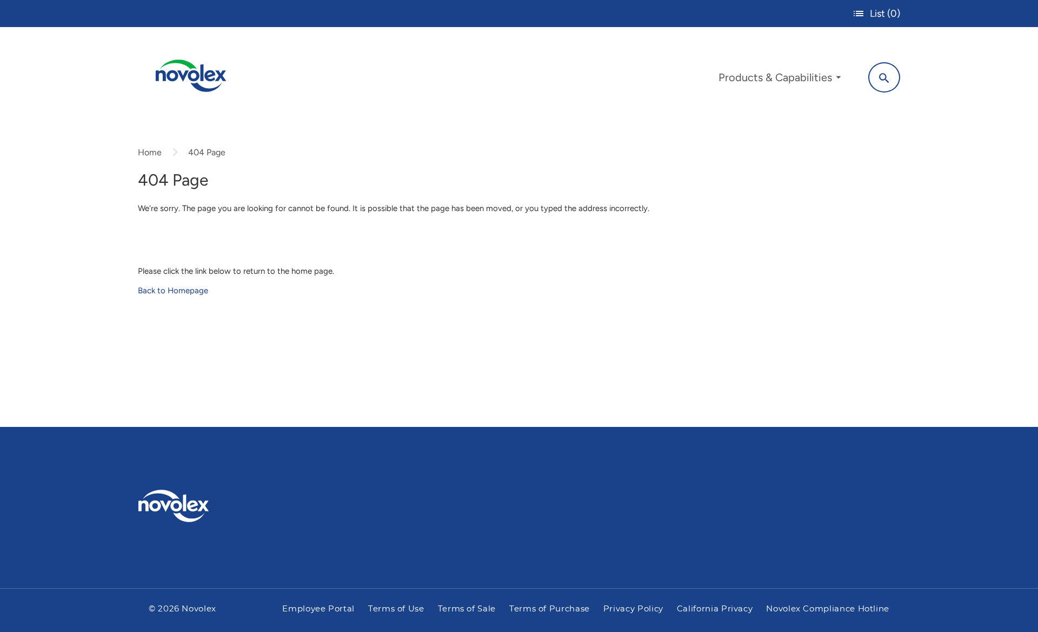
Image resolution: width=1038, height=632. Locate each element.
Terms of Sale (467, 609)
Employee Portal (318, 609)
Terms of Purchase (549, 609)
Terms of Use (396, 609)
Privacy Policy (633, 609)
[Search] (884, 77)
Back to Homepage (173, 290)
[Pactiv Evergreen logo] (195, 506)
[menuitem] (779, 80)
